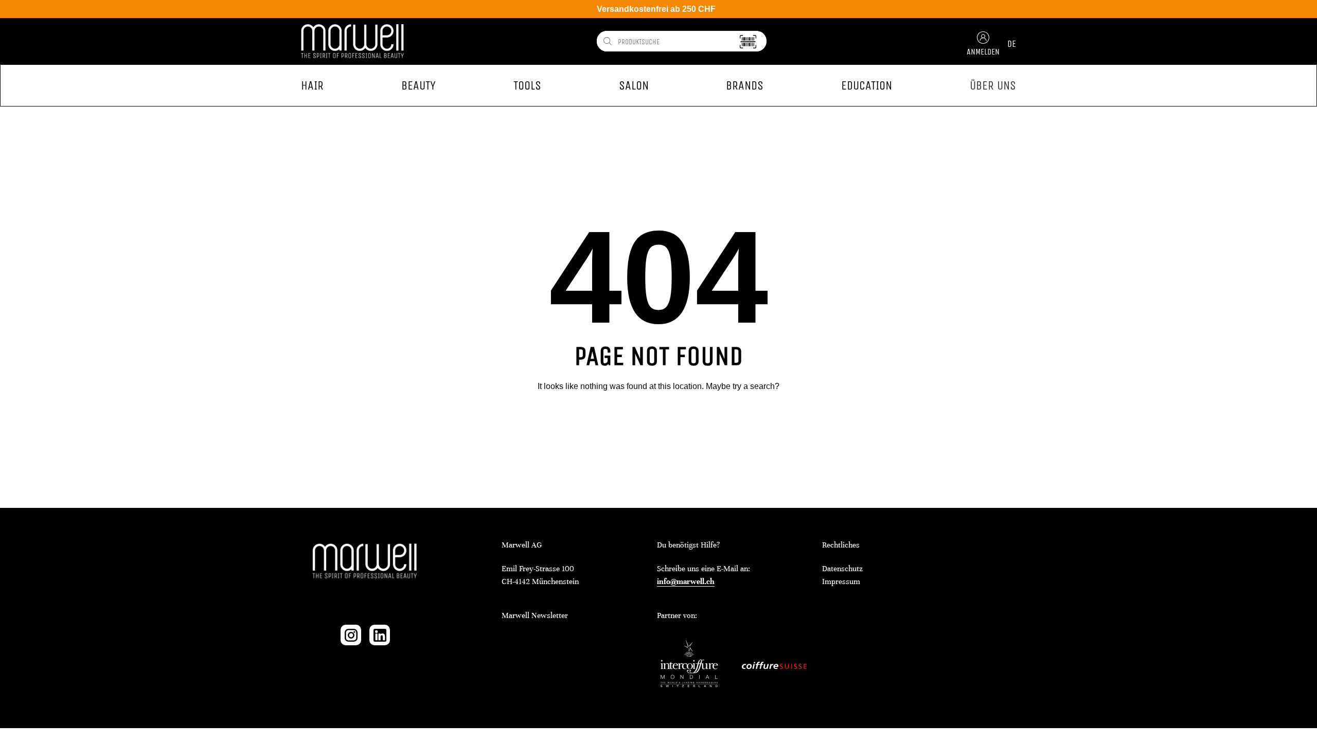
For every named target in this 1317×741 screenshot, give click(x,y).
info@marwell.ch (686, 581)
